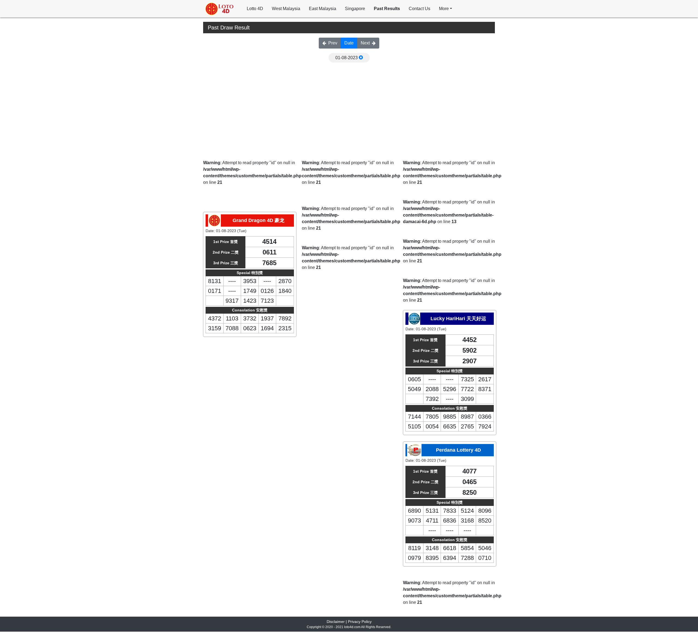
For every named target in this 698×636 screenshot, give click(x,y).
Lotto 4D (255, 8)
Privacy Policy (360, 621)
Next (365, 43)
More (444, 8)
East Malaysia (322, 8)
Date (349, 43)
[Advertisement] (349, 103)
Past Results (387, 8)
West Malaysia (286, 8)
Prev (332, 43)
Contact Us (419, 8)
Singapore (355, 8)
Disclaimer (336, 621)
